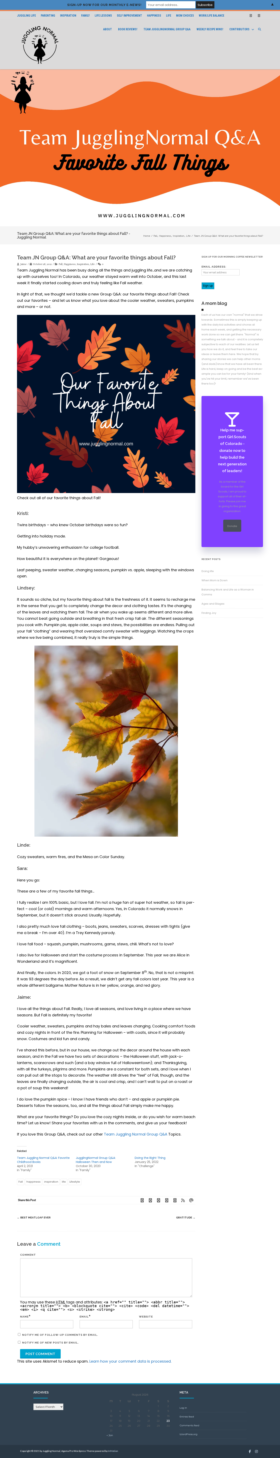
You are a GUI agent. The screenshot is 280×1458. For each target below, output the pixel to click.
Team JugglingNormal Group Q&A (166, 29)
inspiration (51, 1182)
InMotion (113, 1450)
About (107, 29)
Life (168, 15)
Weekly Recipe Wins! (210, 29)
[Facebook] (251, 15)
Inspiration (68, 15)
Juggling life (26, 15)
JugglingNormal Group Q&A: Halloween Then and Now (96, 1160)
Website (146, 1316)
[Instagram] (259, 15)
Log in (183, 1407)
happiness (33, 1182)
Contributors (239, 29)
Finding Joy (208, 613)
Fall (61, 264)
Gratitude (185, 1217)
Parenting (48, 15)
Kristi (22, 513)
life (64, 1182)
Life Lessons (103, 15)
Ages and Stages (212, 604)
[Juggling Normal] (40, 44)
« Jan (110, 1435)
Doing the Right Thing (150, 1158)
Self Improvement (129, 15)
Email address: (213, 266)
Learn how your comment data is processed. (130, 1361)
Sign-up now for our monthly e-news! (104, 5)
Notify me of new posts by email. (50, 1342)
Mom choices (185, 15)
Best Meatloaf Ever (34, 1217)
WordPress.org (188, 1434)
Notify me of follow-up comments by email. (60, 1335)
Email (84, 1316)
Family (85, 15)
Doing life (207, 571)
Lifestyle (74, 1182)
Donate (232, 526)
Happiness (154, 15)
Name (24, 1316)
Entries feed (187, 1416)
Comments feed (189, 1425)
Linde (23, 845)
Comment (28, 1254)
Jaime (23, 997)
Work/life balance (211, 15)
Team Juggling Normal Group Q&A (136, 1134)
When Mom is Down (214, 580)
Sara (22, 868)
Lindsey (25, 587)
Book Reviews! (127, 29)
